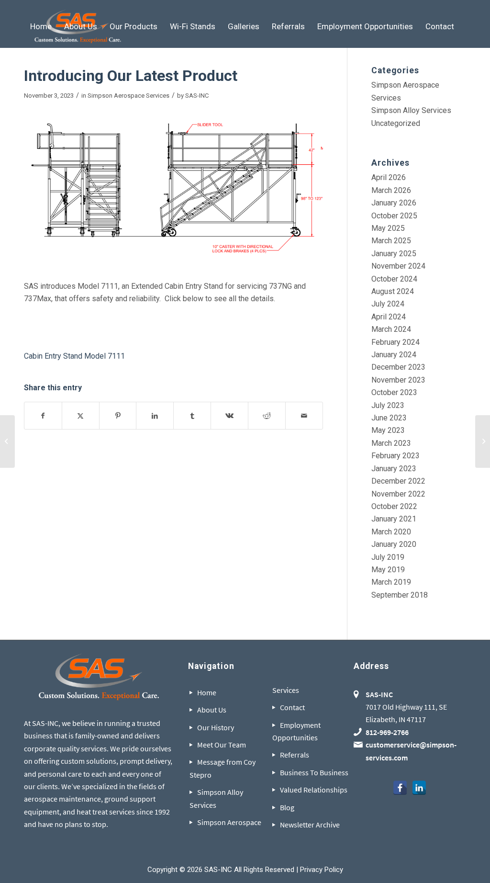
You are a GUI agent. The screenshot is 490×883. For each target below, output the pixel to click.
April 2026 (388, 177)
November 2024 (398, 266)
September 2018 (399, 595)
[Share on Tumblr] (192, 415)
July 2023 (387, 405)
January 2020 (393, 544)
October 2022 (394, 506)
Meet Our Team (221, 744)
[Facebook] (400, 788)
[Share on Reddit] (266, 415)
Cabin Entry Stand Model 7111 (74, 356)
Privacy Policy (321, 869)
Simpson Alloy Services (411, 110)
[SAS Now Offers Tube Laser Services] (7, 441)
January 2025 (393, 253)
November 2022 (398, 493)
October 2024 (394, 278)
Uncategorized (395, 123)
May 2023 (388, 430)
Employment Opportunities (296, 731)
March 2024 (391, 329)
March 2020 (391, 531)
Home (206, 692)
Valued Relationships (313, 789)
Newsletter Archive (310, 824)
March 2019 (391, 582)
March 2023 (391, 443)
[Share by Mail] (304, 415)
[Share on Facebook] (43, 415)
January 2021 (393, 518)
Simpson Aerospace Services (128, 95)
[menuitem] (41, 26)
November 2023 (398, 380)
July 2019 (387, 557)
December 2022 (398, 481)
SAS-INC (197, 95)
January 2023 (393, 468)
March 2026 (391, 190)
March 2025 (391, 240)
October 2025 (394, 215)
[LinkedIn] (419, 788)
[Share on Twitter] (80, 415)
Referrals (294, 754)
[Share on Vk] (229, 415)
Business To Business (314, 772)
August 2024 (392, 291)
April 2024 (388, 316)
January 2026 (393, 202)
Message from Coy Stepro (222, 768)
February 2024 (395, 342)
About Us (211, 709)
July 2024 (387, 303)
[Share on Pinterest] (118, 415)
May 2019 (388, 569)
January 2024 (393, 354)
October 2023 (394, 392)
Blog (287, 807)
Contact (292, 707)
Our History (215, 727)
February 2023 (395, 455)
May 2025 (388, 228)
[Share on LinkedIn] (154, 415)
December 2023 (398, 367)
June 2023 (389, 417)
